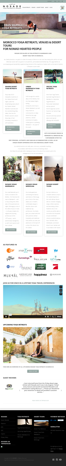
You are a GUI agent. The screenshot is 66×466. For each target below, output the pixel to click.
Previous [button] (19, 390)
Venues (33, 7)
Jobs (2, 427)
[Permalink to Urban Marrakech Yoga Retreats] (33, 25)
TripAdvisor (62, 7)
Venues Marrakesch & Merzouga (24, 436)
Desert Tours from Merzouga (39, 439)
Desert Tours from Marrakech (39, 433)
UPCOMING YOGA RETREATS (15, 324)
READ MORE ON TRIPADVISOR (40, 400)
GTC (2, 430)
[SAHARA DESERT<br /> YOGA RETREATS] (12, 83)
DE (62, 1)
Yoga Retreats (26, 7)
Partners (3, 423)
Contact (49, 1)
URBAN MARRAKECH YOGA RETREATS (33, 88)
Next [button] (61, 390)
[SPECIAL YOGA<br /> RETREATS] (53, 83)
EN (59, 1)
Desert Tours (40, 7)
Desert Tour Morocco (40, 429)
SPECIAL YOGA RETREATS (51, 87)
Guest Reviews (5, 420)
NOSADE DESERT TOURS (52, 185)
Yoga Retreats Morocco (24, 428)
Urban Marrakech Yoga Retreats (14, 26)
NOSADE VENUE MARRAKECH (11, 185)
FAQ (55, 1)
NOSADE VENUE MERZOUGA (31, 185)
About (47, 7)
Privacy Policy (4, 437)
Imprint (3, 434)
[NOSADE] (12, 6)
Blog (51, 7)
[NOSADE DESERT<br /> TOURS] (53, 180)
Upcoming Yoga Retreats (24, 431)
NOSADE (15, 458)
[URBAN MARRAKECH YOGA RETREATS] (33, 83)
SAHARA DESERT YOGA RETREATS (11, 87)
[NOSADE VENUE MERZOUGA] (33, 180)
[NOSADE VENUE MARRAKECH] (12, 180)
